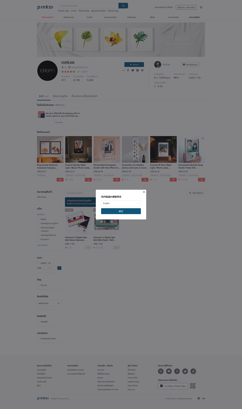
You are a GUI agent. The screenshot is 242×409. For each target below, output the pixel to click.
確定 (121, 211)
